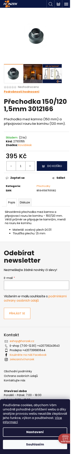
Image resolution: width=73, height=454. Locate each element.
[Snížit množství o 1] (11, 166)
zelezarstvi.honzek (22, 359)
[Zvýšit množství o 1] (30, 166)
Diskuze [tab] (25, 202)
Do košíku (54, 166)
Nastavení (35, 432)
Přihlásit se (17, 313)
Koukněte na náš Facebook (28, 355)
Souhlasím (35, 444)
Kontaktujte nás (14, 380)
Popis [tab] (11, 202)
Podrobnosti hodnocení (21, 92)
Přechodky (43, 186)
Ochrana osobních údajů (21, 376)
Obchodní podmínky (18, 371)
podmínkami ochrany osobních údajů (35, 298)
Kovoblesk (25, 145)
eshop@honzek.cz (22, 341)
